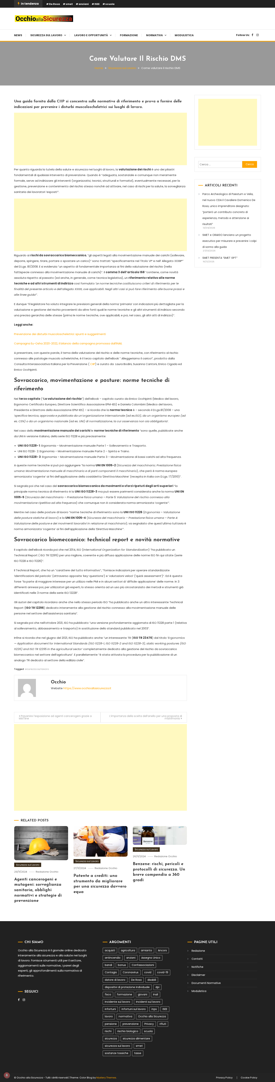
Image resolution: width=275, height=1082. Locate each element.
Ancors (162, 950)
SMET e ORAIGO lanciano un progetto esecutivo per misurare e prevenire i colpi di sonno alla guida (229, 241)
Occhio (58, 682)
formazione (124, 994)
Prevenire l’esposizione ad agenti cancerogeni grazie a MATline (55, 717)
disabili (151, 980)
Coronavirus (130, 972)
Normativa (154, 35)
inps (154, 1009)
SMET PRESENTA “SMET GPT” (219, 258)
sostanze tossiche (116, 1053)
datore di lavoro (115, 980)
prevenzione (131, 1024)
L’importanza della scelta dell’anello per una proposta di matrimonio (145, 717)
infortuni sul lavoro (134, 1009)
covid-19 (162, 972)
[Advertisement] (100, 139)
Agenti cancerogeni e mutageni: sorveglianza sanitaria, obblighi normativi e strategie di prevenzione (38, 890)
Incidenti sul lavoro (148, 1002)
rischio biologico (127, 1031)
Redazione (198, 951)
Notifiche (197, 967)
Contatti (197, 959)
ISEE (97, 4)
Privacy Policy (224, 1077)
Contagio (111, 972)
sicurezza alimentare (136, 1038)
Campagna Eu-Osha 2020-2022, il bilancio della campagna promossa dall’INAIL (68, 343)
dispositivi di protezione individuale (127, 987)
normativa (125, 1016)
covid (147, 972)
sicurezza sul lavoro (37, 669)
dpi (157, 987)
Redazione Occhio (47, 872)
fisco (108, 994)
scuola (109, 4)
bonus (122, 965)
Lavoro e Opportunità (91, 35)
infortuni (110, 1009)
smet (69, 4)
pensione (111, 1024)
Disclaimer (198, 975)
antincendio (112, 958)
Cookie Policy (249, 1077)
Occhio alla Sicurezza (152, 1016)
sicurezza (111, 1038)
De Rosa (54, 4)
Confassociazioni (143, 965)
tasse (137, 1053)
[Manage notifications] (7, 1075)
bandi (108, 965)
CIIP (92, 364)
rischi (108, 1031)
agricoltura (128, 950)
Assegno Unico (150, 958)
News (18, 35)
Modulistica (184, 35)
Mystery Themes (106, 1077)
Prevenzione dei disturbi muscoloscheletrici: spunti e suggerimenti (60, 334)
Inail (155, 994)
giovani (142, 994)
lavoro (109, 1016)
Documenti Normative (206, 983)
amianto (146, 950)
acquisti (110, 950)
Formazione (129, 35)
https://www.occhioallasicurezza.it (87, 688)
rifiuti (163, 1024)
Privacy (149, 1024)
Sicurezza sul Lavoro (46, 35)
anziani (84, 4)
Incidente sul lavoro (117, 1002)
